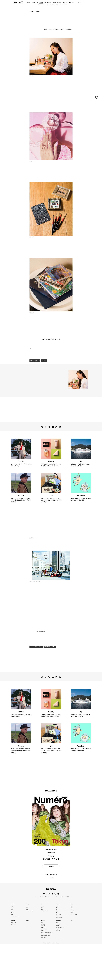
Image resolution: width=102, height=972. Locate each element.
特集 (39, 4)
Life (45, 2)
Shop (70, 2)
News (36, 4)
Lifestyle (37, 11)
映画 (44, 4)
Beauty (33, 2)
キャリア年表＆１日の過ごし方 (51, 339)
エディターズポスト (63, 4)
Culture (41, 2)
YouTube (53, 432)
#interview (44, 360)
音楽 (47, 4)
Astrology (59, 2)
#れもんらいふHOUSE (50, 660)
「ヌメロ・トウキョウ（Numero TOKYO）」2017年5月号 (57, 29)
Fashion (28, 2)
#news (32, 660)
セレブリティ (52, 4)
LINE (41, 432)
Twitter (49, 432)
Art (37, 2)
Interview (49, 2)
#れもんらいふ (39, 660)
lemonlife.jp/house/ (40, 645)
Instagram (57, 432)
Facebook (45, 432)
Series (54, 2)
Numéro (18, 2)
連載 (57, 4)
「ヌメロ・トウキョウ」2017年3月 (41, 832)
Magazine (65, 2)
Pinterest (61, 432)
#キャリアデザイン (35, 360)
